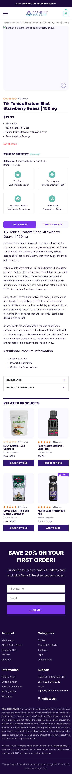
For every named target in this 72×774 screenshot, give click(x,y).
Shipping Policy (9, 681)
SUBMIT (36, 610)
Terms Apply (35, 154)
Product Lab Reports (20, 387)
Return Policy (8, 677)
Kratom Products (24, 161)
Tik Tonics (15, 165)
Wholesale (7, 696)
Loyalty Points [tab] (52, 224)
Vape (40, 654)
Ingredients (14, 380)
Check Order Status (12, 645)
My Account (8, 640)
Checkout (7, 659)
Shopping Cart (9, 650)
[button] (6, 13)
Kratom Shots (39, 161)
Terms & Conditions (12, 686)
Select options (18, 463)
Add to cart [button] (53, 528)
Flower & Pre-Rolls (47, 645)
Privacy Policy (9, 691)
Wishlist (6, 654)
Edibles (41, 640)
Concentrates (45, 659)
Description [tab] (19, 224)
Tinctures (43, 650)
